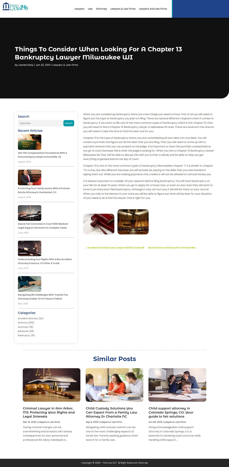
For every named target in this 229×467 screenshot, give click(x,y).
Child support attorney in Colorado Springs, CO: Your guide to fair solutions (171, 412)
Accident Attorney (28, 318)
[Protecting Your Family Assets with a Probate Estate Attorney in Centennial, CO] (29, 178)
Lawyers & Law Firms (123, 9)
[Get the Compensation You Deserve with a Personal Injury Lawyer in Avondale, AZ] (29, 142)
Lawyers (79, 9)
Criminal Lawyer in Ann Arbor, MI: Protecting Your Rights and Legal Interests (49, 412)
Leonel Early (26, 65)
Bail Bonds (23, 331)
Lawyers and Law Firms (153, 9)
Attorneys (23, 327)
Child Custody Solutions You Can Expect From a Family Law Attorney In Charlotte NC (111, 412)
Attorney (101, 9)
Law (90, 9)
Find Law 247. (110, 462)
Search (69, 123)
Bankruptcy (24, 335)
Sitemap (143, 462)
